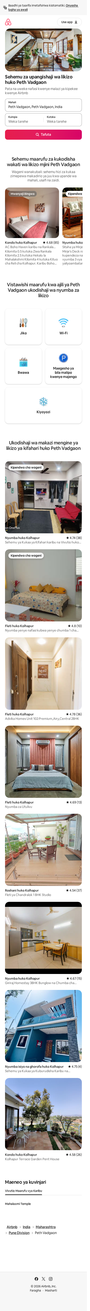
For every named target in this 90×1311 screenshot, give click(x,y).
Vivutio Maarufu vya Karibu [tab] (23, 1191)
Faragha (35, 1290)
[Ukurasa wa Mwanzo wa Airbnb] (8, 22)
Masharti (51, 1290)
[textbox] (24, 121)
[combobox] (43, 106)
